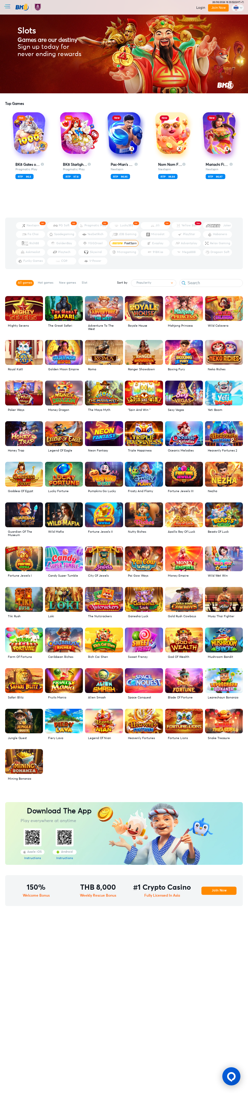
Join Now (218, 7)
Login (200, 7)
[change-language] (238, 8)
